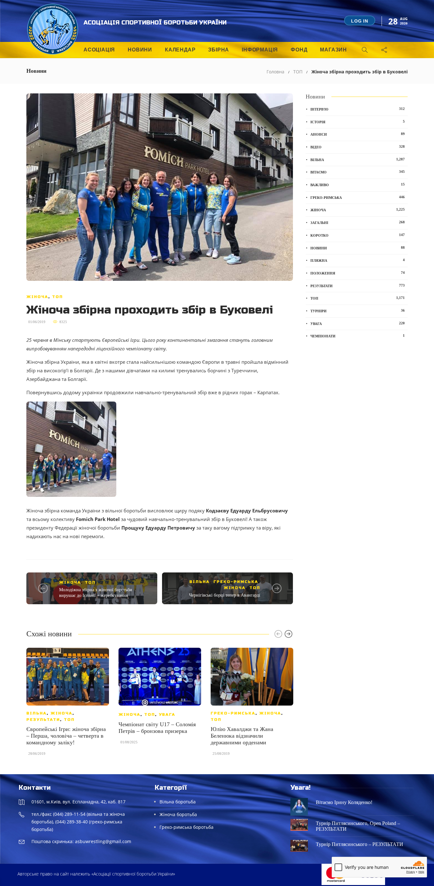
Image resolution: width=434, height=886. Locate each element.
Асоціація (99, 49)
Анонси (357, 134)
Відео (357, 147)
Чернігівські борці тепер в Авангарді (224, 595)
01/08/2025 (129, 742)
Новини (140, 49)
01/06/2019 (36, 322)
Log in (359, 21)
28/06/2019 (36, 753)
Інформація (260, 49)
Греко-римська (236, 581)
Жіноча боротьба (178, 814)
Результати (43, 719)
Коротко (357, 235)
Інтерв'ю (357, 109)
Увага (167, 714)
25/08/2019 (221, 753)
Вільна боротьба (177, 802)
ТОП (297, 72)
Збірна (218, 49)
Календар (180, 49)
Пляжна (357, 260)
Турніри (357, 310)
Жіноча (37, 296)
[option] (68, 705)
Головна (275, 72)
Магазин (333, 49)
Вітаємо (357, 172)
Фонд (299, 49)
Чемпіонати (357, 336)
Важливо (357, 184)
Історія (357, 121)
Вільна (199, 581)
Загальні (357, 222)
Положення (357, 273)
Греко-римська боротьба (186, 827)
